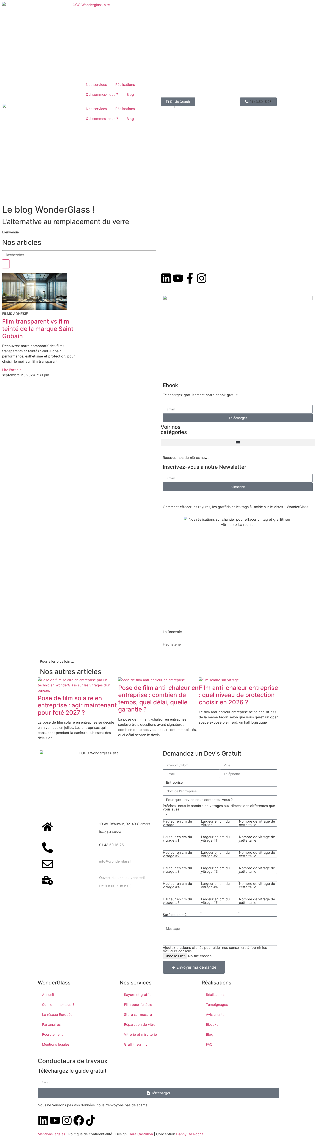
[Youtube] (55, 1120)
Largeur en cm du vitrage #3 (215, 869)
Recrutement (52, 1034)
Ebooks (212, 1024)
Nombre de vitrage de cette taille (257, 823)
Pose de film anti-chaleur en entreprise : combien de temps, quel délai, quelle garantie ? (158, 698)
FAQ (209, 1044)
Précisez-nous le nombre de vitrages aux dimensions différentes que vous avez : (219, 807)
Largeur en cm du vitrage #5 (215, 900)
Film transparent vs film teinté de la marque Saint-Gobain (39, 329)
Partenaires (51, 1024)
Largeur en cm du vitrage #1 (215, 838)
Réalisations (125, 84)
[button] (258, 101)
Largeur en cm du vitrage (215, 823)
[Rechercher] (5, 263)
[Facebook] (78, 1120)
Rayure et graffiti (138, 994)
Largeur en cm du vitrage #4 (215, 885)
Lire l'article (11, 370)
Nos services (96, 84)
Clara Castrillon (140, 1134)
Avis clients (215, 1014)
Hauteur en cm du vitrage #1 (177, 838)
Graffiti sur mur (136, 1044)
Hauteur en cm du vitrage (177, 823)
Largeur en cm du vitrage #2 (215, 854)
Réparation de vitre (139, 1024)
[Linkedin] (43, 1120)
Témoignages (217, 1004)
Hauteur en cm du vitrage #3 (177, 869)
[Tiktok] (90, 1120)
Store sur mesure (138, 1014)
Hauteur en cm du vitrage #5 (177, 900)
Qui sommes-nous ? (102, 94)
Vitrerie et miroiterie (140, 1034)
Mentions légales (55, 1044)
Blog (130, 94)
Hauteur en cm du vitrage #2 (177, 854)
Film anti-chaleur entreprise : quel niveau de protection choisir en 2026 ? (238, 695)
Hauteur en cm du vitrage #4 (177, 885)
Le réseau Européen (58, 1014)
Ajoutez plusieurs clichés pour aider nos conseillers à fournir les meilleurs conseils (215, 949)
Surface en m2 (175, 914)
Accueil (48, 994)
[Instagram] (66, 1120)
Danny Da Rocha (189, 1134)
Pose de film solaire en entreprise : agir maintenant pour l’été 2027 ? (77, 705)
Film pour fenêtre (138, 1004)
